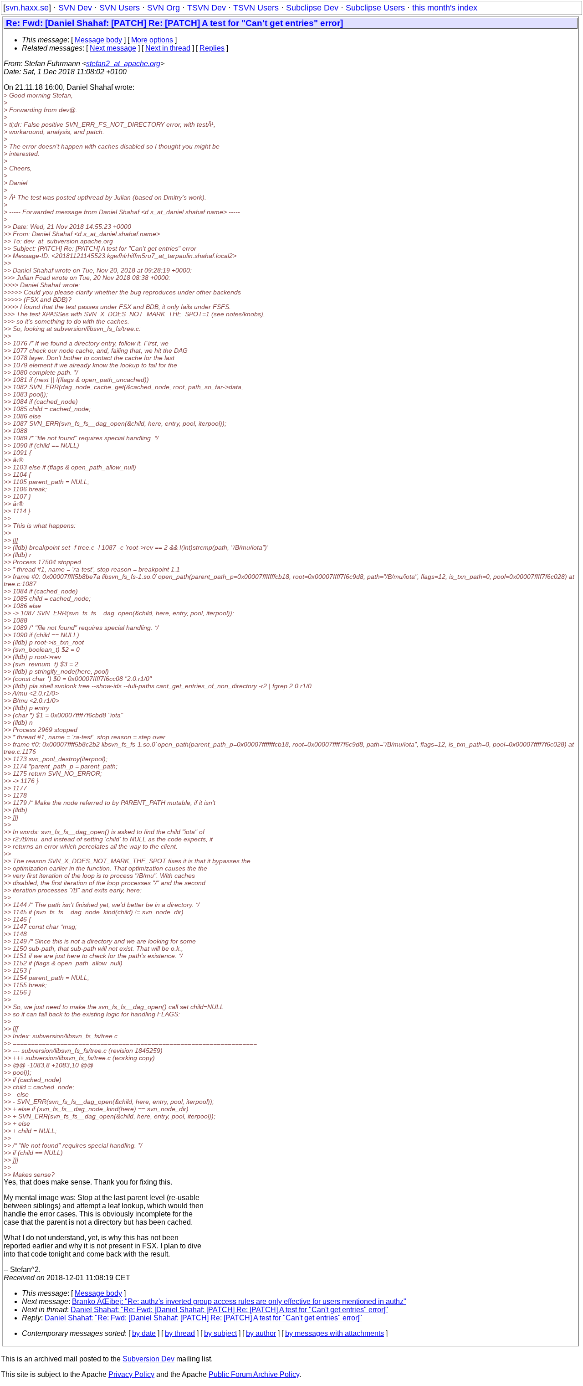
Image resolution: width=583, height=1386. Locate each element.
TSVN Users (256, 7)
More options (152, 40)
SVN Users (119, 7)
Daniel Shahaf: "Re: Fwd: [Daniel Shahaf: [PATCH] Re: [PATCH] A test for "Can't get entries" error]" (229, 1310)
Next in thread (167, 48)
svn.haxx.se (27, 7)
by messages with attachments (334, 1333)
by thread (180, 1333)
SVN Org (163, 7)
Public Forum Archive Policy (254, 1374)
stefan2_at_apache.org (123, 63)
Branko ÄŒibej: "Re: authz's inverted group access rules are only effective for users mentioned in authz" (239, 1301)
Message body (98, 40)
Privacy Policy (131, 1374)
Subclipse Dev (312, 7)
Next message (113, 48)
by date (144, 1333)
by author (261, 1333)
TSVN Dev (206, 7)
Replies (212, 48)
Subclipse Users (375, 7)
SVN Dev (75, 7)
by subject (220, 1333)
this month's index (444, 7)
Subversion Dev (148, 1359)
